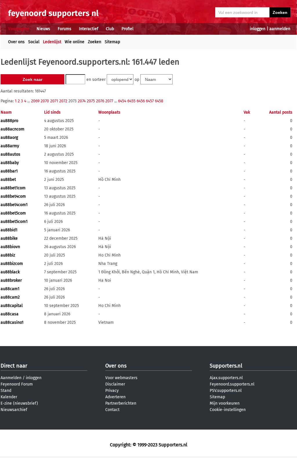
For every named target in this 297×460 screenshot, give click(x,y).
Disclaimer (115, 384)
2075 (91, 101)
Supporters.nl (226, 366)
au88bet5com (13, 213)
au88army (10, 145)
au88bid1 (9, 230)
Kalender (9, 396)
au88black (10, 272)
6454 (122, 101)
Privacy (112, 390)
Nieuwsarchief (14, 409)
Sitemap (112, 41)
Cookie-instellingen (228, 409)
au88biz (8, 255)
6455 (131, 101)
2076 (100, 101)
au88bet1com (13, 188)
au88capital (12, 305)
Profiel (127, 28)
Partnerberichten (120, 403)
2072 (63, 101)
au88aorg (9, 137)
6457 (150, 101)
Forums (64, 28)
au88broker (11, 280)
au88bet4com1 (14, 204)
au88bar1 (9, 171)
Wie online (74, 41)
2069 (35, 101)
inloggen (257, 28)
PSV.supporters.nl (226, 390)
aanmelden (279, 28)
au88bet (8, 179)
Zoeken (94, 41)
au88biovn (10, 246)
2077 (109, 101)
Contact (112, 409)
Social (33, 41)
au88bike (9, 238)
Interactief (88, 28)
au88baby (10, 162)
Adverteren (115, 396)
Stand (6, 390)
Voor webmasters (121, 377)
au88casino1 (12, 322)
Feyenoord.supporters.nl (232, 384)
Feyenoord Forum (17, 384)
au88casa (10, 314)
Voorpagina (18, 28)
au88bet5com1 (14, 221)
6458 (159, 101)
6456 (141, 101)
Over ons (16, 41)
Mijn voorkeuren (225, 403)
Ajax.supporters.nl (226, 377)
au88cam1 (10, 288)
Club (110, 28)
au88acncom (12, 129)
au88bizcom (12, 263)
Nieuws (43, 28)
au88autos (10, 154)
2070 (45, 101)
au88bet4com (13, 196)
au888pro (9, 120)
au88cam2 (10, 297)
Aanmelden (11, 377)
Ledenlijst (52, 41)
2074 (82, 101)
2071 (54, 101)
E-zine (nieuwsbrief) (19, 403)
